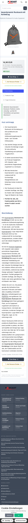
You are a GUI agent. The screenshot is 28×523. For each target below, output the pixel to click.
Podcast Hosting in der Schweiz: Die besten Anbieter (12, 453)
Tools (3, 499)
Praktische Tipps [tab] (9, 95)
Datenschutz (5, 488)
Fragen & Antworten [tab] (10, 100)
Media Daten (5, 504)
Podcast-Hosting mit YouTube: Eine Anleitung (13, 447)
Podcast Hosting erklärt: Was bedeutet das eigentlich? (12, 470)
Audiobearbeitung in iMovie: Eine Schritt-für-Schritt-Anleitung (12, 439)
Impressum (5, 485)
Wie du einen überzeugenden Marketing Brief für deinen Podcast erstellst (13, 474)
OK (18, 515)
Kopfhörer (5, 296)
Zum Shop (13, 77)
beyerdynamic (9, 218)
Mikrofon (5, 294)
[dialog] (14, 511)
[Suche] (25, 8)
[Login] (26, 2)
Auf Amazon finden (13, 81)
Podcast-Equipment (15, 247)
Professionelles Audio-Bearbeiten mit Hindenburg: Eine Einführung (11, 461)
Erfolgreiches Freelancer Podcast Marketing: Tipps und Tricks (12, 465)
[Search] (21, 2)
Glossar (4, 496)
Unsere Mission (6, 491)
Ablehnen (9, 515)
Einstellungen (14, 512)
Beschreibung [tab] (8, 91)
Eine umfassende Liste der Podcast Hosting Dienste (12, 444)
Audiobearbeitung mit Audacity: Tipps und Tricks (13, 450)
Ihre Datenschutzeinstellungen (10, 502)
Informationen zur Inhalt (8, 493)
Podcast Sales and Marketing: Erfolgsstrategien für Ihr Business (13, 478)
